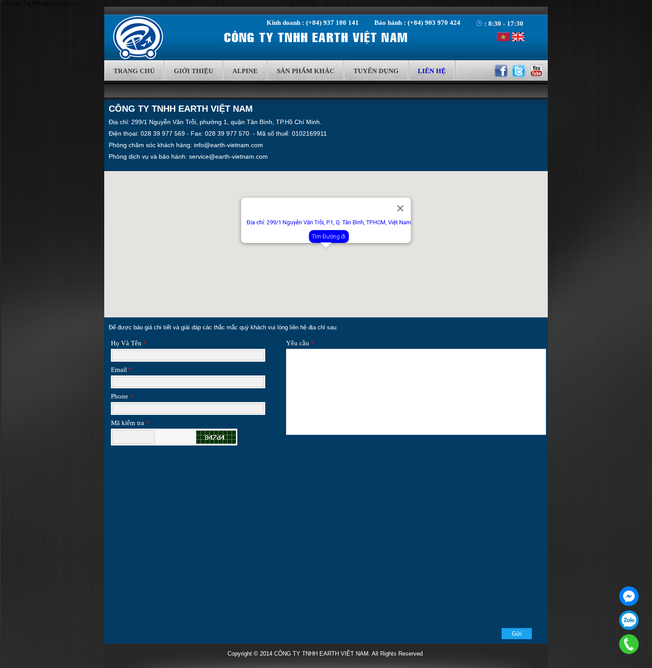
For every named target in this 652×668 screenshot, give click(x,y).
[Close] (400, 208)
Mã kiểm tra (130, 422)
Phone (122, 396)
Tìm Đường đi (329, 236)
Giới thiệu (193, 70)
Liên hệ (432, 70)
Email (121, 369)
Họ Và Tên (129, 343)
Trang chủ (134, 70)
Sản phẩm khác (305, 70)
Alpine (245, 70)
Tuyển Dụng (376, 70)
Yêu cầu (300, 343)
